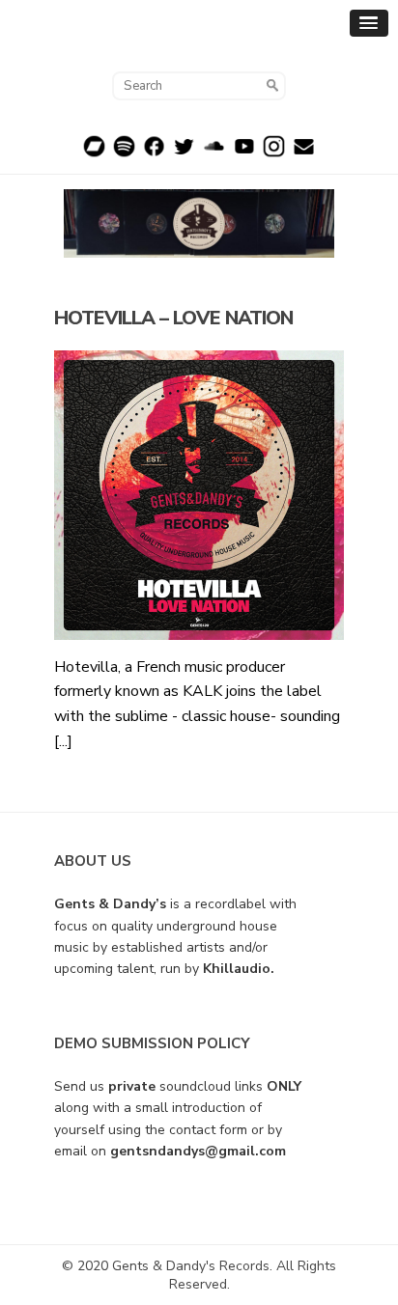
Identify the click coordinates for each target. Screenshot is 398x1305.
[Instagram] (274, 153)
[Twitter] (184, 153)
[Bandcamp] (94, 153)
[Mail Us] (304, 153)
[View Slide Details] (199, 223)
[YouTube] (244, 153)
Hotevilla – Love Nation (173, 318)
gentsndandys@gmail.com (198, 1151)
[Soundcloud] (214, 153)
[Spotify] (124, 153)
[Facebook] (154, 153)
